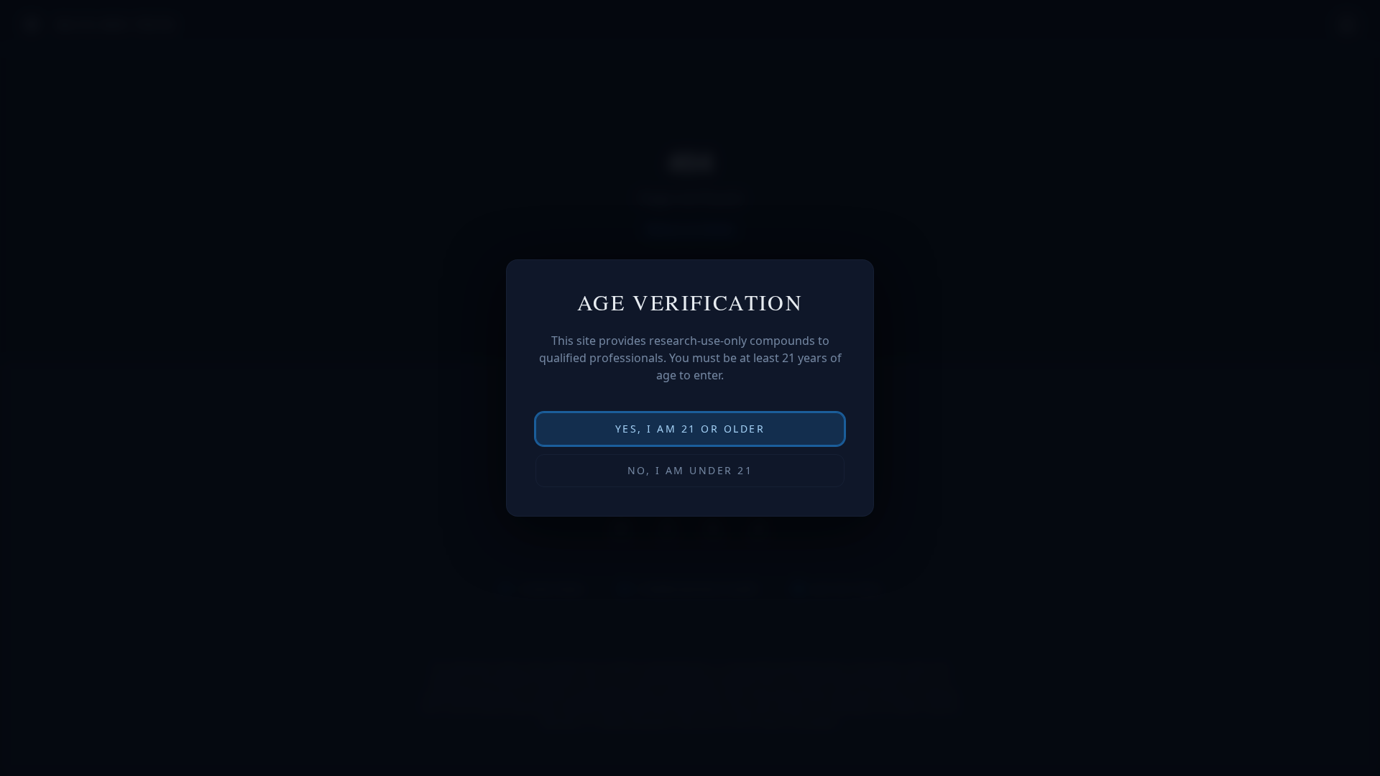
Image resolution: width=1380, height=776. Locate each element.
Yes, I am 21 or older (690, 428)
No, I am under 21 (690, 470)
